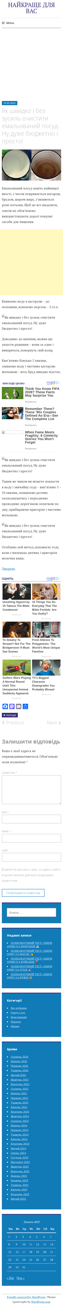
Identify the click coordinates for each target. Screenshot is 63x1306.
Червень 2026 (19, 1066)
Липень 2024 (19, 1125)
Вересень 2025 (20, 1084)
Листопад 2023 (20, 1162)
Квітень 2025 (19, 1107)
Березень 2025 (20, 1112)
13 (44, 1244)
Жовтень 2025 (20, 1079)
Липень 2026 (19, 1061)
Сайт (5, 850)
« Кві (10, 1278)
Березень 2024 (20, 1144)
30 (17, 1267)
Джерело (8, 569)
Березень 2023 (20, 1194)
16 (17, 1252)
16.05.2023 (10, 103)
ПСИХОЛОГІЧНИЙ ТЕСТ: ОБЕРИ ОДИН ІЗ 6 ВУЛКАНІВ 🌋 (29, 960)
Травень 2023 (19, 1185)
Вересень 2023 (20, 1171)
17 (23, 1252)
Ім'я (5, 812)
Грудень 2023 (19, 1157)
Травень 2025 (19, 1102)
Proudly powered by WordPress (26, 1297)
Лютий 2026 (18, 1075)
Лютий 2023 (18, 1199)
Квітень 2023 (19, 1189)
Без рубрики (19, 1008)
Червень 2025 (19, 1098)
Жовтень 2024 (20, 1116)
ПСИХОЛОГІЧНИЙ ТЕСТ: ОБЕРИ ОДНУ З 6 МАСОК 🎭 (29, 952)
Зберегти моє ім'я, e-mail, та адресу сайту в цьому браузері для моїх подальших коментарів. (31, 875)
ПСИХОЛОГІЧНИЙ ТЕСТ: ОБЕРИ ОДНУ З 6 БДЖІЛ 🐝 (29, 975)
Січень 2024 (18, 1153)
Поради (11, 715)
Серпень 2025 (19, 1089)
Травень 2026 (19, 1070)
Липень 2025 (19, 1093)
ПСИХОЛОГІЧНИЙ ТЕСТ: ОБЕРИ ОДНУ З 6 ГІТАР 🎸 (29, 967)
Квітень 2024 (19, 1139)
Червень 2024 (19, 1130)
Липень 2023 (19, 1176)
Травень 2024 (19, 1134)
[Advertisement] (31, 67)
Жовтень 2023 (20, 1166)
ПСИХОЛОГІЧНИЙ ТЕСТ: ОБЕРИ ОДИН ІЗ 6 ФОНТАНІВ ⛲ (29, 944)
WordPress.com (40, 1302)
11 (30, 1244)
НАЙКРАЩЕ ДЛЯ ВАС (31, 8)
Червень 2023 (19, 1180)
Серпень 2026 (19, 1057)
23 (17, 1260)
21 (51, 1252)
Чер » (20, 1278)
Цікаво (15, 1026)
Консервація (19, 1017)
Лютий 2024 (18, 1148)
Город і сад (18, 1012)
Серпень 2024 (19, 1121)
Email (6, 831)
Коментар (9, 772)
